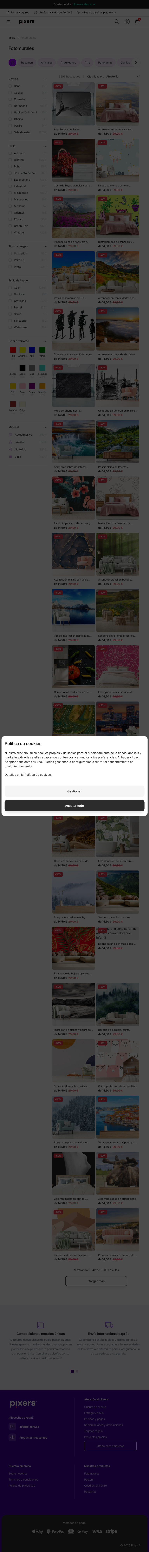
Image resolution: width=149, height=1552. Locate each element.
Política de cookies (37, 774)
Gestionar (74, 791)
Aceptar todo (74, 806)
